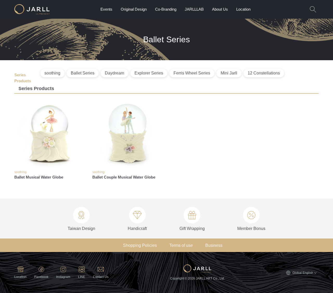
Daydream (114, 73)
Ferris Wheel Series (192, 73)
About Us (220, 9)
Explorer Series (149, 73)
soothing (52, 73)
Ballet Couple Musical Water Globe (123, 177)
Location (243, 9)
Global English (302, 273)
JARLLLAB (194, 9)
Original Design (134, 9)
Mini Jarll (229, 73)
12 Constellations (264, 73)
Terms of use (181, 245)
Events (106, 9)
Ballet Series (82, 73)
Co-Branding (165, 9)
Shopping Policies (140, 245)
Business (213, 245)
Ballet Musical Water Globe (38, 177)
